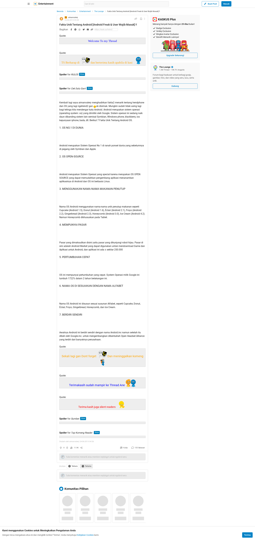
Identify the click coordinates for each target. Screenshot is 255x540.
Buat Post (212, 4)
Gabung (175, 86)
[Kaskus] (35, 4)
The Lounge (99, 11)
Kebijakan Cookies (85, 535)
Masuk (226, 4)
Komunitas (71, 11)
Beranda (60, 11)
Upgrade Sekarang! (175, 55)
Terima (247, 535)
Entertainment (85, 11)
